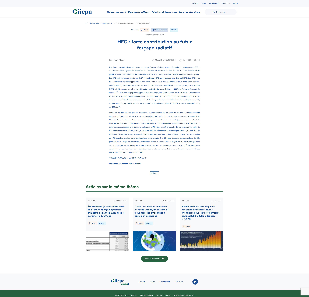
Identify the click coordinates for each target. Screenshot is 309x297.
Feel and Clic (189, 295)
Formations (226, 3)
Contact (195, 3)
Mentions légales (146, 295)
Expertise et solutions (189, 12)
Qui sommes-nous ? (116, 12)
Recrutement (214, 3)
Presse (203, 3)
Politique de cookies (163, 295)
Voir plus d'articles (154, 259)
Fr (234, 3)
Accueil (86, 23)
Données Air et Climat (138, 12)
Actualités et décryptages (164, 12)
